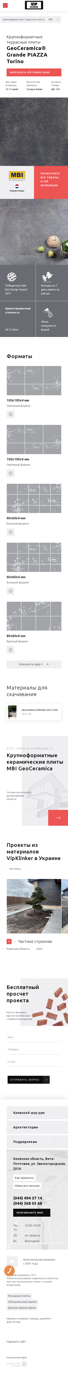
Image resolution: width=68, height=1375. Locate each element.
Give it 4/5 (20, 1348)
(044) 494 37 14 (27, 1198)
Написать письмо (27, 1185)
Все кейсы (15, 868)
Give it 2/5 (13, 1348)
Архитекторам (25, 1127)
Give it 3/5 (16, 1348)
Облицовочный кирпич (22, 1301)
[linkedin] (10, 1329)
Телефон (13, 1049)
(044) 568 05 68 (27, 1203)
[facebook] (23, 1329)
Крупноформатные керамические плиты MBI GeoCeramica (35, 761)
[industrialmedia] (17, 1364)
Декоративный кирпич (22, 1307)
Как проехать (24, 1177)
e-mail (11, 1061)
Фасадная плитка (19, 1295)
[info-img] (12, 1261)
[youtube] (16, 1329)
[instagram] (29, 1329)
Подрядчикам (25, 1142)
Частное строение (35, 941)
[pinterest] (36, 1329)
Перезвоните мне (30, 1212)
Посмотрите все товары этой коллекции (50, 179)
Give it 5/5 (24, 1348)
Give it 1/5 (9, 1348)
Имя (10, 1037)
